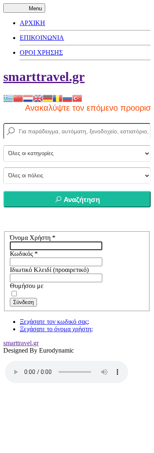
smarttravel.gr (44, 76)
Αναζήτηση (81, 200)
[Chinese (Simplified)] (18, 97)
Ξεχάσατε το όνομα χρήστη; (56, 328)
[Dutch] (28, 97)
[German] (48, 97)
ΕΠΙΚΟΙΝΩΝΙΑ (42, 37)
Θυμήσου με (27, 285)
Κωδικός (24, 253)
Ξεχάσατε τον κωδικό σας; (54, 321)
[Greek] (8, 97)
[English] (38, 97)
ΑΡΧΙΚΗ (32, 22)
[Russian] (67, 97)
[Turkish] (77, 97)
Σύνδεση (23, 302)
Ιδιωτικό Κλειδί (30, 269)
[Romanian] (57, 97)
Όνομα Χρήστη (32, 237)
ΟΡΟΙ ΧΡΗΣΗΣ (41, 52)
